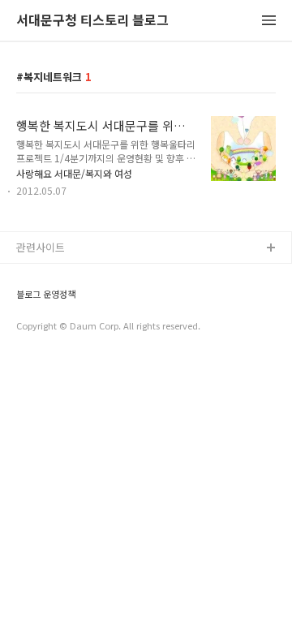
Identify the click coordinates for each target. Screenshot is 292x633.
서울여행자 (41, 352)
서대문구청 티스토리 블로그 (92, 20)
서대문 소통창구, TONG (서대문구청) (99, 274)
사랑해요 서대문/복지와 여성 (74, 173)
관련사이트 (40, 247)
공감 (26, 300)
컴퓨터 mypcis (50, 326)
